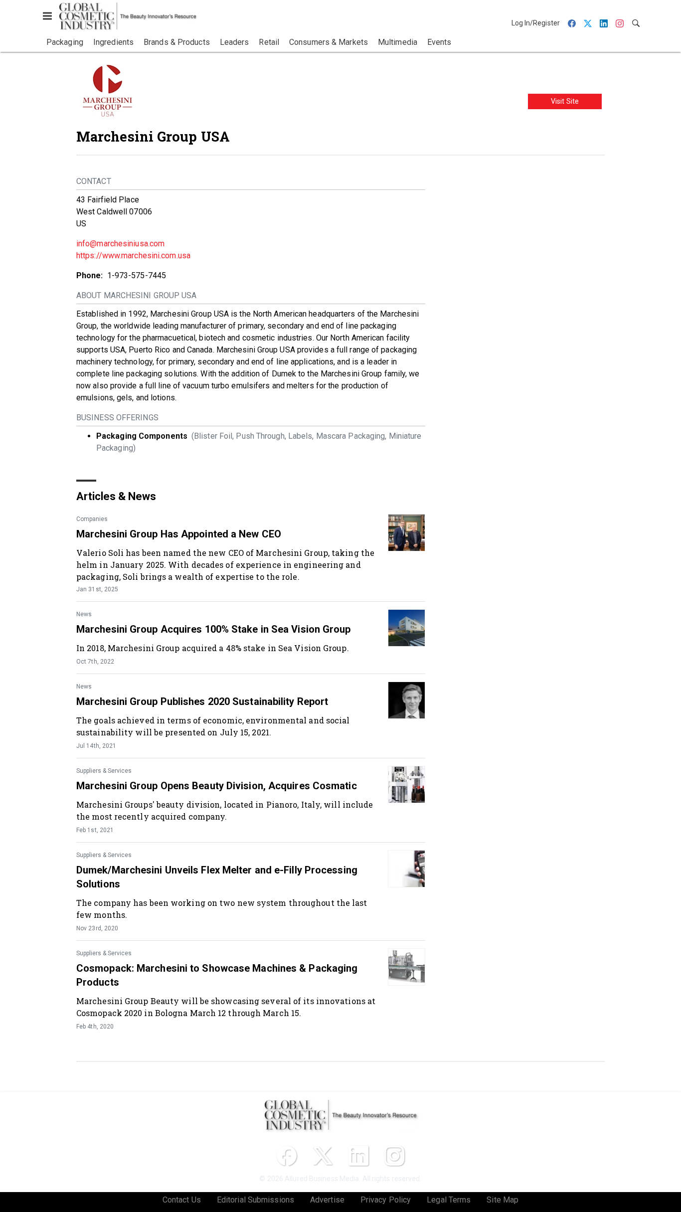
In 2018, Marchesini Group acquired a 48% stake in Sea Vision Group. (212, 648)
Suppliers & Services (104, 770)
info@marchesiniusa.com (120, 243)
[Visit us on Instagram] (394, 1156)
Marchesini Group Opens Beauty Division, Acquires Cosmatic (216, 786)
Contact (93, 181)
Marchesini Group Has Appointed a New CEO (178, 534)
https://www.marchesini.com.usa (133, 255)
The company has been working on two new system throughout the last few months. (221, 908)
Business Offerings (117, 417)
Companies (92, 519)
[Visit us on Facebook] (287, 1156)
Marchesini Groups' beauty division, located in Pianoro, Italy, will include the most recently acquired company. (224, 810)
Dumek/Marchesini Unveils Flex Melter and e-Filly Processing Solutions (216, 877)
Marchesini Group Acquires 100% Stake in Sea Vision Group (213, 629)
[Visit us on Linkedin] (358, 1156)
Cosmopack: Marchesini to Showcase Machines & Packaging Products (216, 975)
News (84, 614)
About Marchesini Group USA (136, 295)
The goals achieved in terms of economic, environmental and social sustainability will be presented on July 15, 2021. (213, 726)
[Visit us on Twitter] (323, 1156)
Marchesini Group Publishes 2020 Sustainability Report (202, 701)
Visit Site (565, 101)
